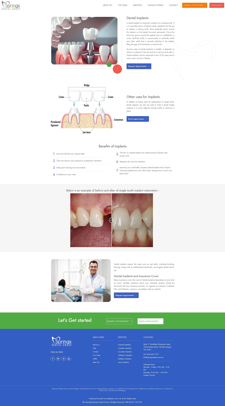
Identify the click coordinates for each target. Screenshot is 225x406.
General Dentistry (124, 344)
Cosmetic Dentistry (125, 351)
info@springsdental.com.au (153, 357)
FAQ (94, 348)
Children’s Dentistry (125, 355)
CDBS (95, 358)
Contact (95, 351)
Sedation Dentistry (124, 358)
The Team (96, 355)
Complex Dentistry (124, 348)
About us (96, 344)
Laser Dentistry (123, 362)
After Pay (96, 362)
